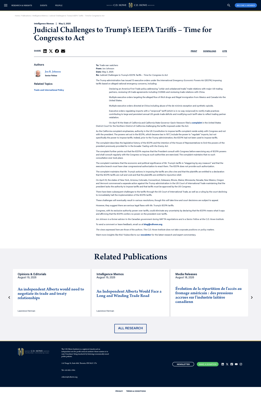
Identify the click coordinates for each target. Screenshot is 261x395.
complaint (197, 122)
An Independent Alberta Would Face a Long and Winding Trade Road (129, 294)
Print (194, 51)
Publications (26, 16)
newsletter (146, 234)
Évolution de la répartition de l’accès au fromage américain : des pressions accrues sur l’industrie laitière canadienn (208, 295)
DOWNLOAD (209, 51)
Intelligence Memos (40, 16)
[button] (45, 51)
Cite (224, 51)
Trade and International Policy (49, 90)
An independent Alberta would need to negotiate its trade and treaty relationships (51, 293)
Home (17, 16)
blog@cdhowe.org (153, 224)
